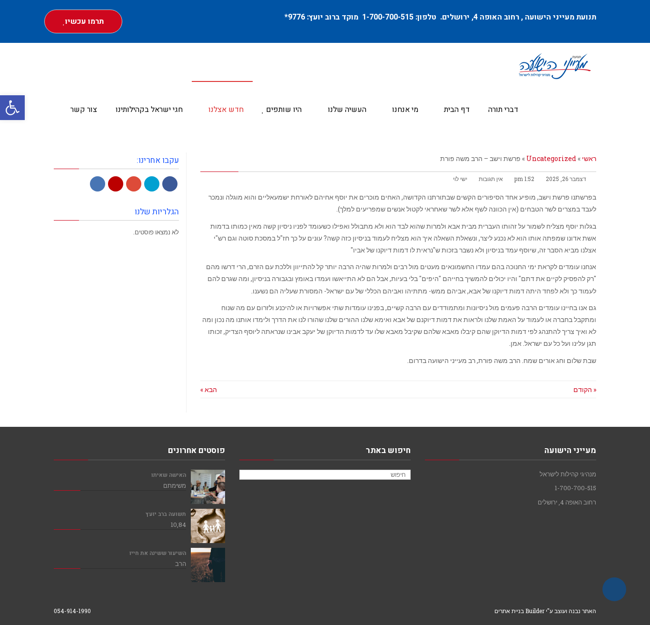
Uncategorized (551, 158)
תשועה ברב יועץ (166, 514)
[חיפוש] (247, 475)
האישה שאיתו (168, 475)
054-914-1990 (72, 611)
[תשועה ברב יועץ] (208, 526)
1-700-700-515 (388, 17)
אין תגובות (491, 178)
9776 (296, 17)
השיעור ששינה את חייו (157, 553)
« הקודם (584, 389)
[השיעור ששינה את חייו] (208, 565)
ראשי (589, 158)
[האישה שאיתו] (208, 487)
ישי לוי (460, 178)
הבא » (208, 389)
